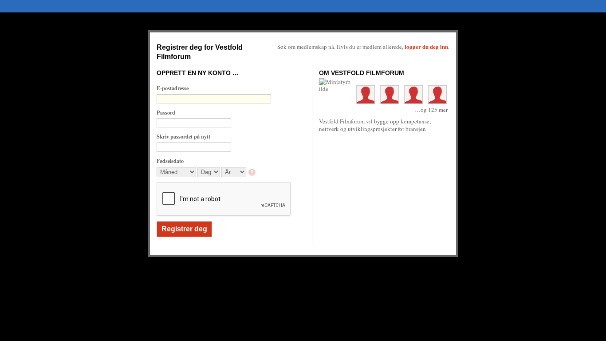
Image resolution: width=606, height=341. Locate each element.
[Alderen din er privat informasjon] (252, 173)
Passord (166, 112)
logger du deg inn (426, 46)
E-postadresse (173, 88)
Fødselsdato (170, 161)
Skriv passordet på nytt (183, 136)
